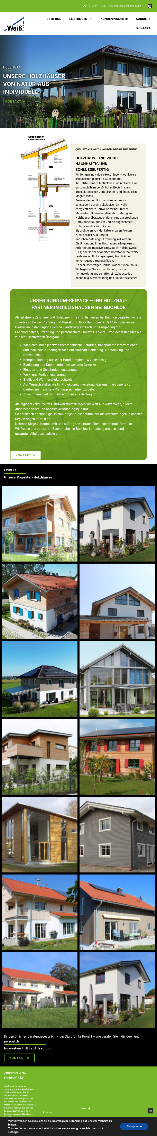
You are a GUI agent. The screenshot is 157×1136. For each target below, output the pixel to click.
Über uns (53, 19)
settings (13, 1132)
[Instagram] (150, 6)
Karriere (143, 19)
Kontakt (143, 28)
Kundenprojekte (114, 19)
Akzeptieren (134, 1126)
